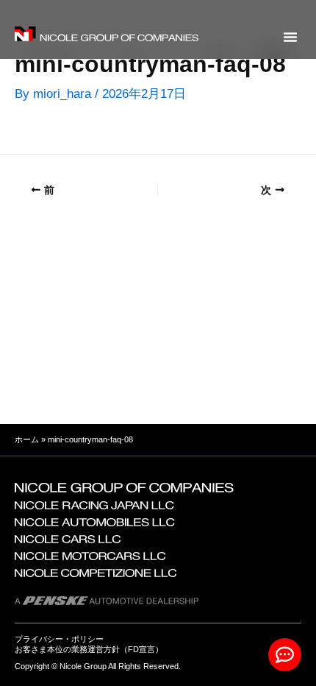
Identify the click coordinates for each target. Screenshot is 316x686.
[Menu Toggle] (290, 36)
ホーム (27, 439)
